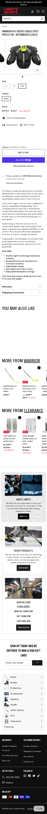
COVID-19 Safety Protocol (9, 748)
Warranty (7, 286)
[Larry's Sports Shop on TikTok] (38, 775)
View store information (14, 183)
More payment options (24, 166)
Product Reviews (31, 746)
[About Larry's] (23, 485)
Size (4, 81)
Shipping (5, 147)
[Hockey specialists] (23, 536)
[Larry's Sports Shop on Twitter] (34, 775)
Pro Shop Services (10, 755)
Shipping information (13, 292)
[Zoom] (37, 70)
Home (4, 26)
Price (4, 106)
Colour (5, 93)
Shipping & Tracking (32, 751)
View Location (23, 627)
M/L (14, 86)
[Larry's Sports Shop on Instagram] (25, 775)
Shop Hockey (24, 567)
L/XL (22, 86)
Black (6, 98)
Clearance (33, 410)
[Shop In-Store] (23, 588)
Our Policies (29, 756)
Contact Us (28, 762)
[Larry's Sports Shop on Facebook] (29, 775)
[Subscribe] (37, 662)
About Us (23, 516)
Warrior (32, 360)
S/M (6, 86)
